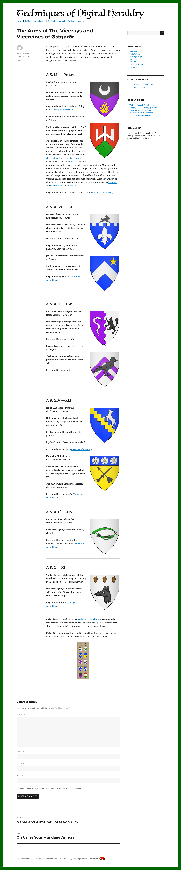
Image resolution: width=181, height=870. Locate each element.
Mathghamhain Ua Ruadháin (86, 859)
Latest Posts (134, 59)
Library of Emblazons (137, 87)
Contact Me (133, 67)
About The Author (136, 64)
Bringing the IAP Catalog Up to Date (143, 108)
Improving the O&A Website (140, 110)
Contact (80, 21)
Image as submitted (63, 110)
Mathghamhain (23, 53)
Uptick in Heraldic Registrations (142, 105)
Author (71, 21)
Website (21, 776)
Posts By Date (134, 54)
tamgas (72, 161)
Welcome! (133, 51)
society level (56, 185)
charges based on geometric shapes (63, 158)
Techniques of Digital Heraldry (29, 859)
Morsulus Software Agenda (140, 115)
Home (20, 21)
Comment (22, 714)
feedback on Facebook (88, 619)
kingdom (112, 182)
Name (20, 752)
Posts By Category (136, 57)
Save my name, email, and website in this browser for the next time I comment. (51, 789)
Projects (62, 21)
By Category (40, 21)
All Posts (52, 21)
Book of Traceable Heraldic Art (141, 85)
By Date (28, 21)
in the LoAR (73, 185)
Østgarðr (20, 60)
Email (20, 764)
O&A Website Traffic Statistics (141, 113)
